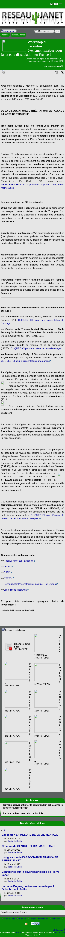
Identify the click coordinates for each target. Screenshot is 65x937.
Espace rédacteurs (39, 919)
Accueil (5, 35)
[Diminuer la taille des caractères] (62, 73)
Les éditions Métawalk (15, 589)
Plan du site (10, 919)
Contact (23, 919)
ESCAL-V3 (60, 933)
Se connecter (8, 31)
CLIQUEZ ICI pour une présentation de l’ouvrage (36, 348)
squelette (56, 919)
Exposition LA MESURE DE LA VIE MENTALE (30, 834)
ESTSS (8, 578)
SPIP (18, 933)
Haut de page (57, 930)
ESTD (7, 572)
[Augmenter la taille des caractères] (56, 73)
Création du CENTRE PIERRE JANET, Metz (28, 846)
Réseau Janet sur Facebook (18, 560)
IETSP (7, 566)
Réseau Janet (18, 35)
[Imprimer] (4, 71)
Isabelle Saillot (54, 66)
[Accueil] (32, 25)
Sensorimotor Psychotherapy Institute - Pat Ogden (30, 584)
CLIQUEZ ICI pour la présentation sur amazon (25, 361)
